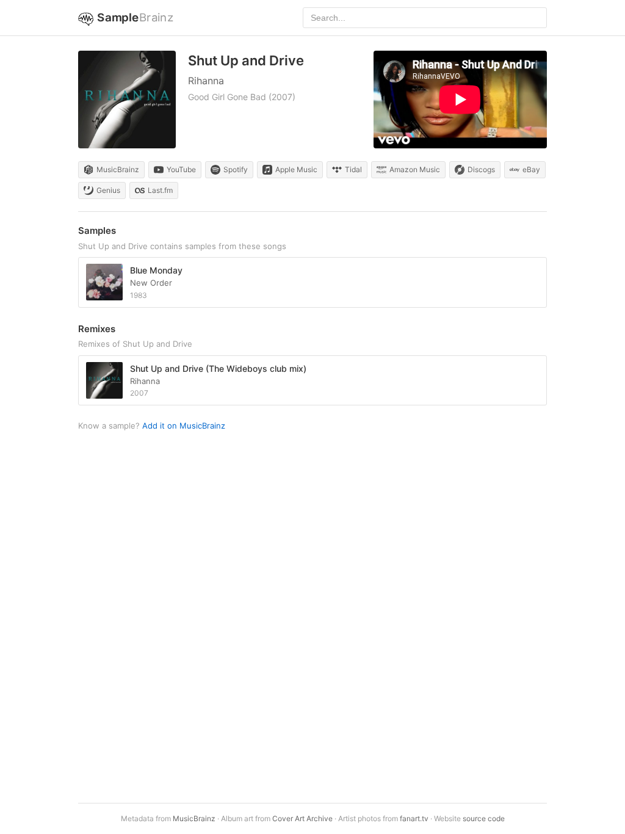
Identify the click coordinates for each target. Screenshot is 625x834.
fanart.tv (414, 818)
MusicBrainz (194, 818)
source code (484, 818)
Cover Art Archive (302, 818)
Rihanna (206, 80)
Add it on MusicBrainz (183, 425)
